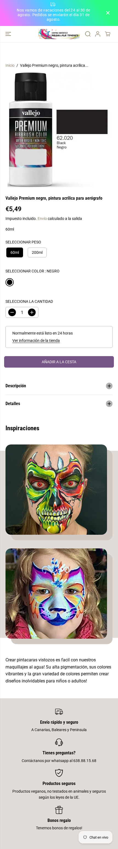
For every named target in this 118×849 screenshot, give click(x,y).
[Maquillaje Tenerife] (59, 34)
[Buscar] (88, 34)
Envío (42, 218)
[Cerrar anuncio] (108, 13)
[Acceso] (98, 34)
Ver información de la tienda (36, 340)
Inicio (10, 65)
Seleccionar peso (23, 242)
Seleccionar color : (32, 271)
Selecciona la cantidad (29, 301)
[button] (8, 34)
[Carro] (108, 34)
